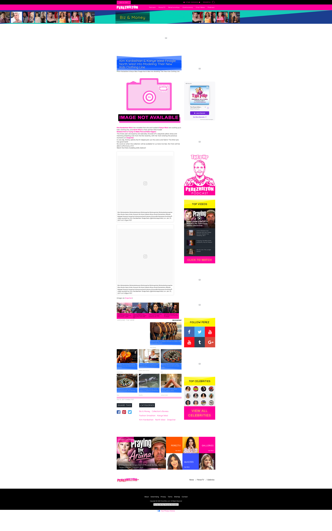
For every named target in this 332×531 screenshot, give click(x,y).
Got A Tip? (124, 2)
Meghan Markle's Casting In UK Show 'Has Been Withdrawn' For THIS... (155, 315)
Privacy (163, 497)
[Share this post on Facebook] (118, 412)
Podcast (211, 7)
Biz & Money (144, 411)
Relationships (174, 7)
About (146, 497)
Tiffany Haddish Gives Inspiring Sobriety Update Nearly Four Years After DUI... (139, 316)
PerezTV (162, 7)
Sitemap (177, 497)
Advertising (155, 497)
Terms (170, 497)
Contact (185, 497)
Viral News (200, 7)
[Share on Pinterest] (124, 412)
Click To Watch (199, 259)
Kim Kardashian (146, 419)
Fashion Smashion (147, 415)
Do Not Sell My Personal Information (166, 504)
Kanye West (162, 415)
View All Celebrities (199, 413)
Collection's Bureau (160, 411)
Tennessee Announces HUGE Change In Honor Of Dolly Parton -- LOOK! (124, 315)
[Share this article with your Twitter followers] (130, 412)
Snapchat (128, 298)
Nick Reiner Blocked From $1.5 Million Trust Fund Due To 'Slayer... (171, 315)
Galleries (210, 480)
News (191, 480)
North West (160, 419)
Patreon (152, 7)
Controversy (188, 7)
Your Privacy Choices (168, 511)
